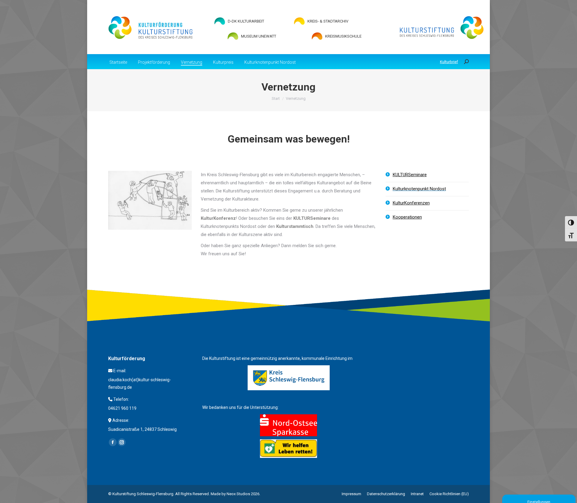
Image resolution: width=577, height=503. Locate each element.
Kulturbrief (449, 62)
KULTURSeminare (410, 174)
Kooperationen (407, 217)
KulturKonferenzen (411, 203)
